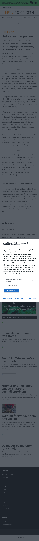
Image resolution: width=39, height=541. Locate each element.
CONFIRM (11, 290)
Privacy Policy (31, 298)
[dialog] (19, 270)
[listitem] (19, 280)
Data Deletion (7, 298)
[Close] (35, 243)
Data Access (19, 298)
